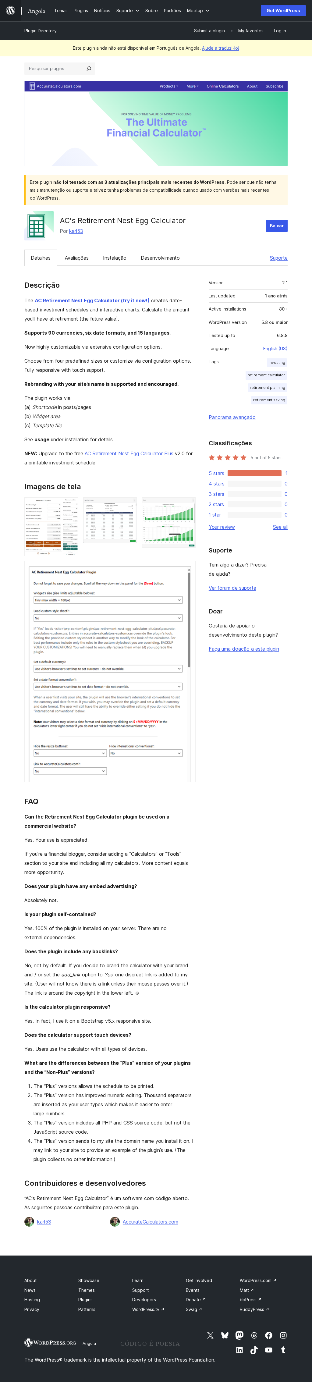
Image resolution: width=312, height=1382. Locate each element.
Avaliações (77, 258)
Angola (89, 1343)
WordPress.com (258, 1280)
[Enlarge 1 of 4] (70, 506)
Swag (194, 1309)
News (30, 1290)
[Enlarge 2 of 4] (129, 506)
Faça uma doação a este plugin (244, 649)
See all (280, 527)
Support (140, 1290)
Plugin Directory (40, 30)
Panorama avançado (232, 417)
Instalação (114, 258)
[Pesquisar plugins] (89, 68)
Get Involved (199, 1280)
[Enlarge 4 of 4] (187, 569)
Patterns (86, 1309)
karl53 (76, 231)
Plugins (85, 1299)
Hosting (32, 1299)
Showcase (88, 1280)
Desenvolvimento (160, 258)
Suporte (279, 258)
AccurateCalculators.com (150, 1222)
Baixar (277, 225)
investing (277, 362)
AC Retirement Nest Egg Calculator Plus (129, 453)
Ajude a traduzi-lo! (220, 48)
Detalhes (41, 258)
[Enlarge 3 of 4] (187, 506)
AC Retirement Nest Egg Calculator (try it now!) (92, 300)
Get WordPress (283, 10)
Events (193, 1290)
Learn (138, 1280)
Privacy (31, 1309)
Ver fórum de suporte (232, 588)
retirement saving (269, 400)
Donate (196, 1299)
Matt (247, 1290)
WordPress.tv (148, 1309)
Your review (222, 527)
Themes (86, 1290)
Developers (144, 1299)
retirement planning (267, 387)
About (30, 1280)
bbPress (251, 1299)
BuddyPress (254, 1309)
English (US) (275, 348)
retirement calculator (266, 375)
